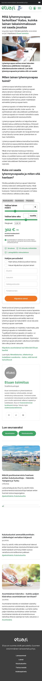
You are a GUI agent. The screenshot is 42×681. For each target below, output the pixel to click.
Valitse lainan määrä (11, 206)
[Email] (9, 415)
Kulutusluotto (8, 201)
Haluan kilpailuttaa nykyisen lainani (21, 265)
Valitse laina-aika (13, 216)
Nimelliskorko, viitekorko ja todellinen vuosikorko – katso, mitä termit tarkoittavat (19, 357)
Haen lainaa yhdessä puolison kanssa (22, 262)
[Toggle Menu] (39, 8)
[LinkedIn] (23, 415)
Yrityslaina (29, 201)
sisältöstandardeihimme (13, 408)
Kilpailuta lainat (21, 299)
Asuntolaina (19, 201)
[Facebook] (16, 415)
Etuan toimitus (23, 33)
